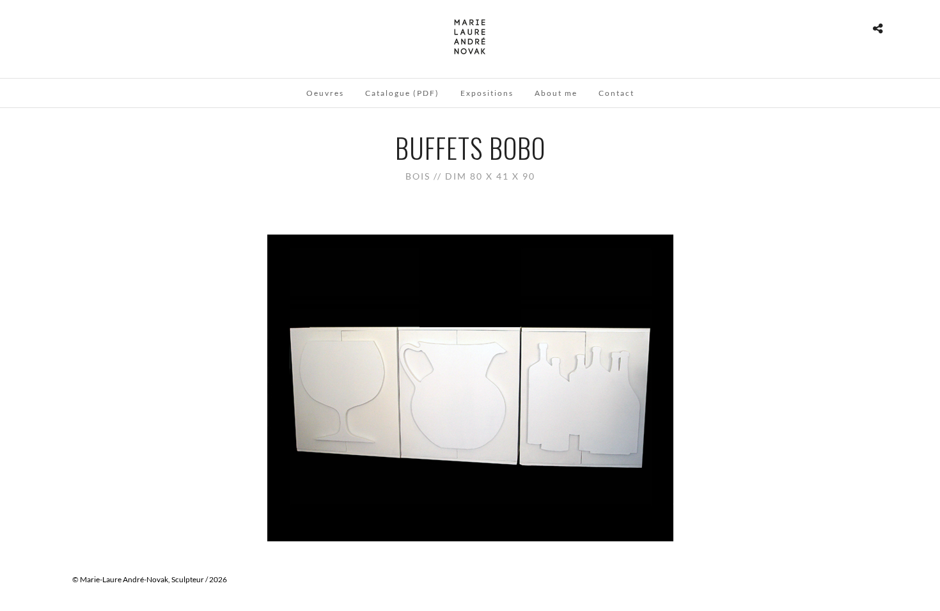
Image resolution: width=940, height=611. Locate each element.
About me (556, 93)
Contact (616, 93)
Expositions (486, 93)
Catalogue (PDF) (402, 93)
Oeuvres (325, 93)
